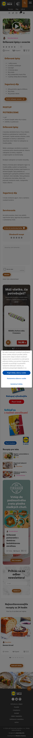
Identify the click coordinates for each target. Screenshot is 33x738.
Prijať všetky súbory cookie (16, 373)
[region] (16, 369)
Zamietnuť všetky (16, 384)
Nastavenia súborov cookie (16, 378)
